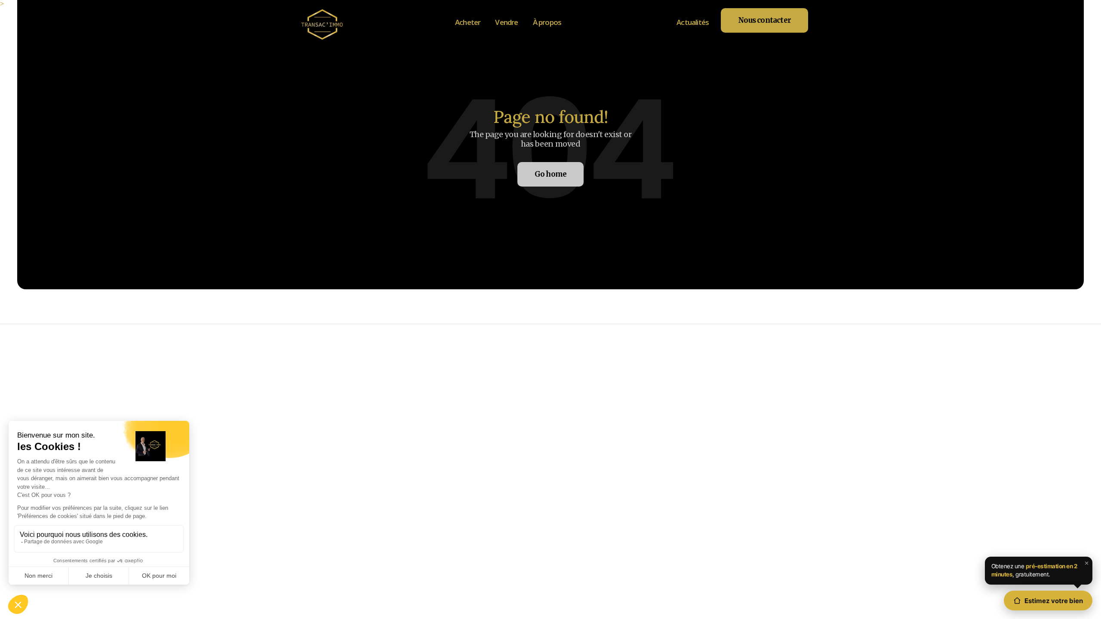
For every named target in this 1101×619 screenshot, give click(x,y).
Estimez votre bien (1053, 601)
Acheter (467, 22)
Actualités (693, 22)
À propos (547, 22)
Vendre (506, 22)
